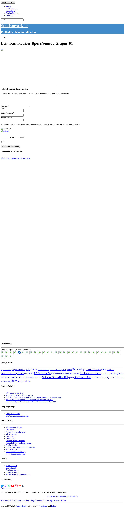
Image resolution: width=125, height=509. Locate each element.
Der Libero (10, 438)
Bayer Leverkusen (6, 370)
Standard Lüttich (96, 378)
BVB (87, 370)
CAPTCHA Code (17, 137)
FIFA (52, 374)
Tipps (108, 378)
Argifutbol (10, 436)
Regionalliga (38, 377)
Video (13, 380)
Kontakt (9, 15)
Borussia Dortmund (43, 370)
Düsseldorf (6, 373)
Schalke (47, 377)
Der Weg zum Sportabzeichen (17, 416)
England (18, 373)
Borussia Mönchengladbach (58, 370)
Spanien (71, 378)
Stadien (78, 377)
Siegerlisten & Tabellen (40, 500)
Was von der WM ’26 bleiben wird (19, 395)
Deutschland (95, 369)
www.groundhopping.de (15, 454)
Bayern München (18, 370)
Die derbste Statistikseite (15, 441)
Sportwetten (54, 500)
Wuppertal (22, 381)
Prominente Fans (22, 500)
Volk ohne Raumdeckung (16, 452)
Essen (26, 374)
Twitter (113, 378)
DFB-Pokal (110, 370)
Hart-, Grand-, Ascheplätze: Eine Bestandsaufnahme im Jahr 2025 (31, 402)
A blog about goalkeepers (16, 432)
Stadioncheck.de (14, 26)
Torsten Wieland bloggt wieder (18, 474)
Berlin (34, 369)
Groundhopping (105, 373)
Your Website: (6, 118)
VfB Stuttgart (120, 378)
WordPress (43, 506)
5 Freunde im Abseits (14, 428)
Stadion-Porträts (12, 13)
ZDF (28, 381)
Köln (16, 377)
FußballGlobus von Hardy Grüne (18, 443)
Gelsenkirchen (90, 373)
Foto (71, 374)
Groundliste (10, 11)
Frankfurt (76, 374)
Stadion (87, 377)
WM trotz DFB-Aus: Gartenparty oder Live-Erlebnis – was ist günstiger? (34, 397)
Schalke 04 (60, 377)
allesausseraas (11, 434)
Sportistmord (11, 468)
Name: (4, 108)
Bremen (69, 370)
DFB (103, 369)
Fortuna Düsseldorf (62, 374)
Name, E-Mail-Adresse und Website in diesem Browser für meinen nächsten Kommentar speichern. (42, 125)
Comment (5, 106)
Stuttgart (104, 377)
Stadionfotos (73, 496)
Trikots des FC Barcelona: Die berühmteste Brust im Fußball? (29, 400)
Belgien (28, 370)
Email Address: (7, 113)
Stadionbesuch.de (12, 470)
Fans (31, 373)
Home (8, 6)
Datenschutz (62, 496)
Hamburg (114, 374)
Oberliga (30, 377)
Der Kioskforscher (13, 414)
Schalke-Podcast (12, 472)
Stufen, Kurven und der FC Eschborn (20, 447)
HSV (6, 378)
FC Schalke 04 (42, 373)
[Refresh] (5, 131)
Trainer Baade (11, 449)
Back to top (5, 488)
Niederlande (22, 378)
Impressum (51, 496)
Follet (53, 506)
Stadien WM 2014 (8, 500)
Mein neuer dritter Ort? (15, 393)
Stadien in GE (11, 9)
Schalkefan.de (11, 466)
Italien (11, 377)
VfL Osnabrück (5, 381)
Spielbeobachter (12, 445)
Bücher (63, 500)
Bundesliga (78, 369)
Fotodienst (10, 430)
